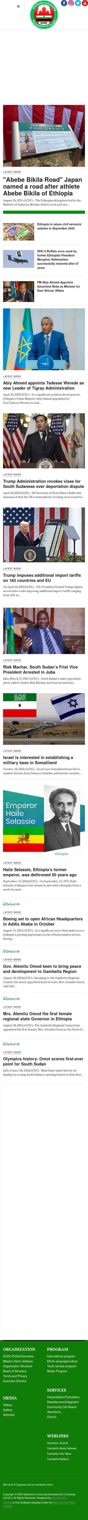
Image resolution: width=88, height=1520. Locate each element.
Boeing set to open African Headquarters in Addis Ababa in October (43, 921)
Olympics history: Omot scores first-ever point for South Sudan (43, 1061)
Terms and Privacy (15, 1376)
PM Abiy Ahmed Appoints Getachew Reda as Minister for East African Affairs (58, 286)
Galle (6, 1410)
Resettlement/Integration (63, 1402)
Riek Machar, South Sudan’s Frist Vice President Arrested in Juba (40, 669)
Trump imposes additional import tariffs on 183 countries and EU (42, 577)
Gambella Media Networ (61, 1448)
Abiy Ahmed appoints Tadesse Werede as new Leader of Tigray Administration (43, 385)
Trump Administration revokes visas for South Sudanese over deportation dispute (43, 483)
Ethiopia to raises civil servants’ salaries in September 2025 (59, 226)
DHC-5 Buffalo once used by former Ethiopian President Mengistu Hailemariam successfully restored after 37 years (58, 259)
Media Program (57, 1371)
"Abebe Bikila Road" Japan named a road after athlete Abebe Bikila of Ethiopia (42, 186)
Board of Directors (15, 1371)
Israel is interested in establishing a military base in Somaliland (38, 759)
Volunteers (54, 1412)
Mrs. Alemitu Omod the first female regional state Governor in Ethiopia (37, 1016)
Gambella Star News (59, 1453)
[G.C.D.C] (44, 14)
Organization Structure (17, 1366)
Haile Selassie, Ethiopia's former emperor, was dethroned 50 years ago (40, 871)
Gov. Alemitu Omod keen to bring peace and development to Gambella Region (42, 968)
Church (51, 1417)
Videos (7, 1405)
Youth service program (61, 1366)
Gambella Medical (57, 1459)
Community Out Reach (62, 1407)
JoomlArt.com (59, 1497)
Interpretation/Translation (63, 1397)
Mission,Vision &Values (18, 1361)
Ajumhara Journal (57, 1443)
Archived (8, 1415)
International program (61, 1356)
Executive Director (15, 1381)
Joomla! (7, 1502)
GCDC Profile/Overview (18, 1356)
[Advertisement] (44, 56)
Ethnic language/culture (62, 1361)
